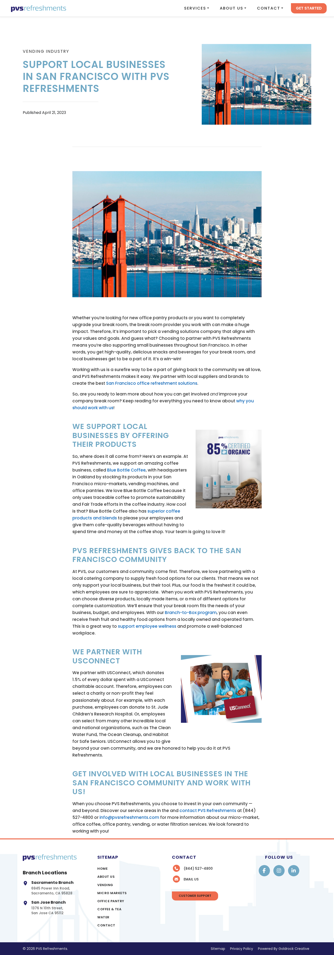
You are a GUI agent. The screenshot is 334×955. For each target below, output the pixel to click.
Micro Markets (112, 893)
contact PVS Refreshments (207, 810)
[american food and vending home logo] (38, 8)
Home (102, 868)
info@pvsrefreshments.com (129, 817)
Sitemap (218, 948)
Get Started (309, 8)
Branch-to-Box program (191, 612)
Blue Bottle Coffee (126, 470)
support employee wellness (147, 626)
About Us (231, 8)
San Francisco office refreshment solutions (151, 383)
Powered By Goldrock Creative (283, 948)
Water (103, 917)
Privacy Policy (241, 948)
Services (195, 8)
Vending (105, 885)
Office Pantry (110, 901)
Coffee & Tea (109, 909)
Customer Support (195, 896)
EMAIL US (191, 879)
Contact (268, 8)
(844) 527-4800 (198, 868)
